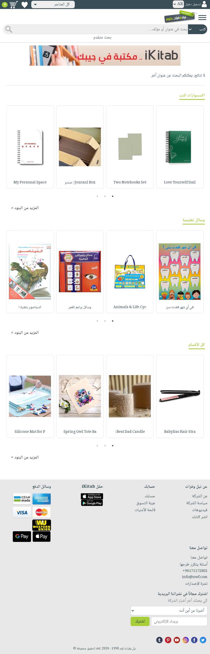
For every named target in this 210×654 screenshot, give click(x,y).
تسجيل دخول (193, 4)
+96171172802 (195, 571)
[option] (180, 147)
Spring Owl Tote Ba (80, 432)
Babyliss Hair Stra (180, 432)
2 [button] (105, 196)
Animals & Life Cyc (129, 307)
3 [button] (97, 196)
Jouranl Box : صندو (80, 183)
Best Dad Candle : (130, 432)
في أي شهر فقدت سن (180, 307)
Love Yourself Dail (180, 183)
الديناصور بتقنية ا (30, 307)
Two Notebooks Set (129, 183)
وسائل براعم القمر (80, 307)
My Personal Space (30, 183)
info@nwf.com (194, 577)
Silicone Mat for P (30, 432)
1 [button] (113, 196)
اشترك (140, 621)
